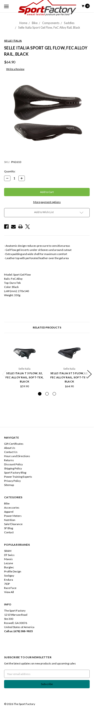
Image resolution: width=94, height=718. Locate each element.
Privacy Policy (12, 480)
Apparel (8, 511)
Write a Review (15, 69)
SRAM (7, 551)
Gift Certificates (13, 443)
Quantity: (9, 171)
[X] (27, 226)
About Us (9, 448)
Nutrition (9, 520)
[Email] (13, 226)
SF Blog (8, 528)
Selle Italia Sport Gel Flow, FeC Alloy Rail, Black (49, 27)
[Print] (20, 226)
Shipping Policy (13, 468)
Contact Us (11, 452)
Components (50, 23)
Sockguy (9, 575)
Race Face (10, 588)
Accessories (11, 507)
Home (23, 23)
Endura (8, 579)
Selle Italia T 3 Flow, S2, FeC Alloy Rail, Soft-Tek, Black (24, 377)
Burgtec (9, 567)
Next (89, 374)
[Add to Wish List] (40, 352)
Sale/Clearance (13, 524)
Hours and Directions (17, 456)
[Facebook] (6, 226)
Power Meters (13, 516)
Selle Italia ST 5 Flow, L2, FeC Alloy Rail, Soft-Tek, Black (69, 377)
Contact (9, 532)
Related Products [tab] (47, 327)
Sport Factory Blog (15, 472)
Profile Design (12, 571)
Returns (9, 460)
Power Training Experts (18, 476)
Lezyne (8, 563)
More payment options (47, 202)
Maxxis (8, 559)
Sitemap (9, 485)
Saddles (69, 23)
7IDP (7, 583)
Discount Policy (13, 464)
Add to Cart (69, 361)
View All (9, 592)
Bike (35, 23)
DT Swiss (9, 555)
